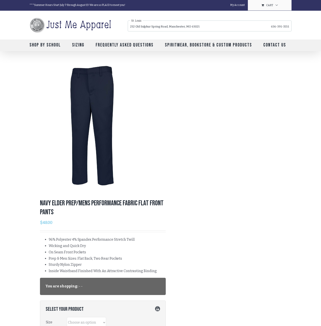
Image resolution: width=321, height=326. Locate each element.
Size (49, 322)
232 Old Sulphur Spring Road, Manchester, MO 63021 (165, 26)
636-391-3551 (280, 26)
